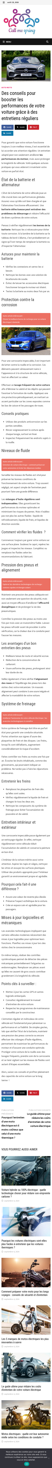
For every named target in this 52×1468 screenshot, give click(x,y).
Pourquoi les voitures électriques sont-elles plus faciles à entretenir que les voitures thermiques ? (24, 1244)
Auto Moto (6, 87)
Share (9, 127)
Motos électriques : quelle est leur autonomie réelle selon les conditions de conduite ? (25, 1435)
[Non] (48, 1458)
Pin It (35, 127)
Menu (8, 41)
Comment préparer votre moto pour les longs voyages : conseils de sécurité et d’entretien (25, 1293)
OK (26, 1464)
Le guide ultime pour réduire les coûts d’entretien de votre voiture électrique (21, 1388)
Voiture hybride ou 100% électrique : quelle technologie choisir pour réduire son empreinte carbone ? (25, 1193)
